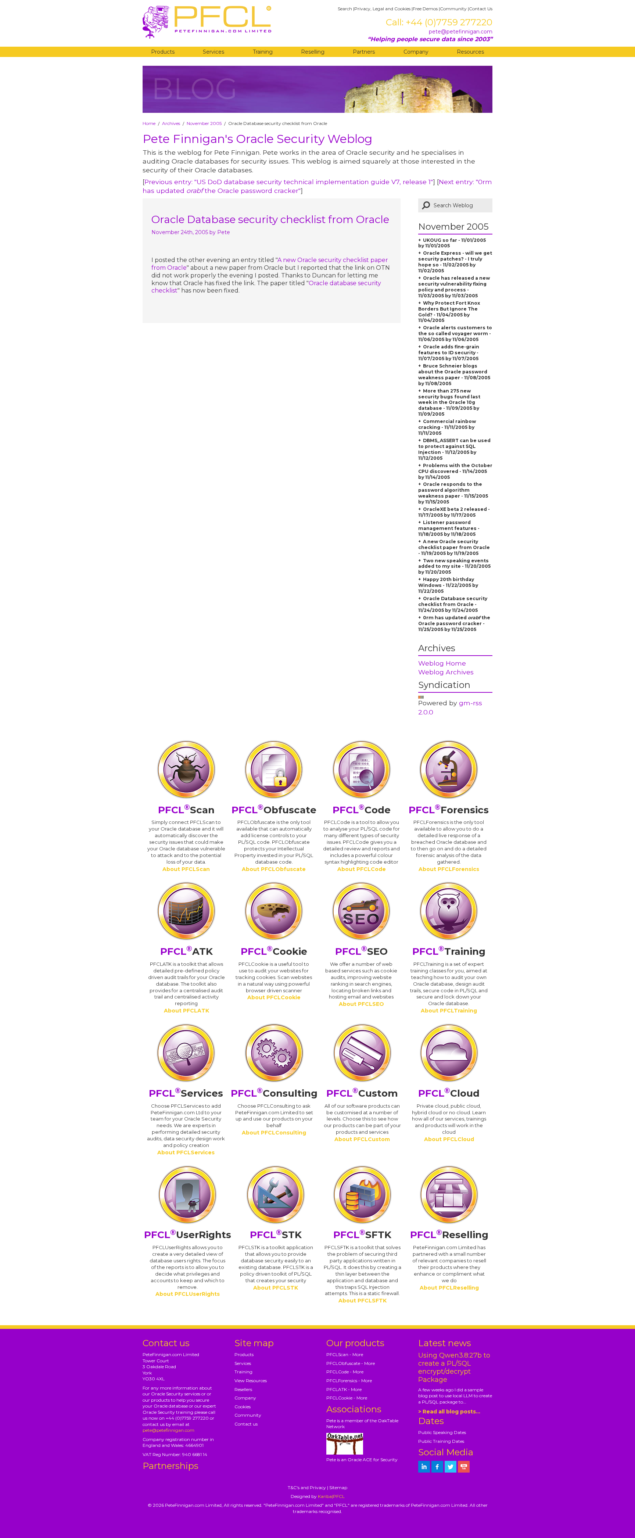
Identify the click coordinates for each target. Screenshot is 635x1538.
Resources (470, 52)
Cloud (449, 1093)
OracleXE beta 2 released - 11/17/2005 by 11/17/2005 (454, 512)
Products (163, 52)
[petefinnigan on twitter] (450, 1467)
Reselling (312, 52)
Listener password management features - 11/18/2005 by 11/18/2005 (449, 528)
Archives (171, 123)
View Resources (250, 1380)
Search (345, 8)
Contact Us (480, 8)
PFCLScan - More (344, 1354)
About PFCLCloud (449, 1139)
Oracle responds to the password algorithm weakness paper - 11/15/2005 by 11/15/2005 (453, 493)
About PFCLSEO (361, 1004)
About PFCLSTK (275, 1287)
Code (362, 810)
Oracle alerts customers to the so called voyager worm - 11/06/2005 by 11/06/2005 (455, 333)
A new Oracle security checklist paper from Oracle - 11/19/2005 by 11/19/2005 (454, 547)
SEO (361, 951)
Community (453, 8)
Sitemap (338, 1487)
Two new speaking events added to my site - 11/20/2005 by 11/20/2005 (454, 566)
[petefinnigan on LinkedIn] (424, 1467)
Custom (362, 1093)
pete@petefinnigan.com (460, 31)
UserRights (187, 1235)
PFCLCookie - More (346, 1398)
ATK (186, 951)
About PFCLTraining (449, 1010)
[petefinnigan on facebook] (437, 1467)
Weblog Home (442, 663)
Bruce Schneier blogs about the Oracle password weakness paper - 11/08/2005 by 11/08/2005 (454, 374)
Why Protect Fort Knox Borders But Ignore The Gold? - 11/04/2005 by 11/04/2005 (449, 311)
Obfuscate (274, 810)
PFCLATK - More (344, 1389)
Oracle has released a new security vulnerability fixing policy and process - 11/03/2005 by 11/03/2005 (454, 286)
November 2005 (204, 123)
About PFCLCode (361, 869)
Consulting (274, 1093)
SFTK (362, 1235)
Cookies (242, 1406)
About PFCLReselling (449, 1287)
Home (149, 123)
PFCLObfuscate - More (350, 1363)
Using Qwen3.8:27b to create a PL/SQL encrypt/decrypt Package (454, 1367)
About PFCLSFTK (362, 1300)
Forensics (449, 810)
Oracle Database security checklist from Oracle (270, 219)
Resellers (243, 1389)
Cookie (274, 951)
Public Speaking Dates (442, 1432)
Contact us (246, 1424)
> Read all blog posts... (449, 1411)
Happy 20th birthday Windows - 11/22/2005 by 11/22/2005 (448, 585)
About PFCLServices (186, 1152)
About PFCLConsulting (274, 1132)
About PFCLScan (186, 869)
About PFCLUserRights (187, 1294)
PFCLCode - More (344, 1371)
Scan (186, 810)
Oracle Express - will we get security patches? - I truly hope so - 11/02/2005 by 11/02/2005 (455, 261)
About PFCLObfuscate (274, 869)
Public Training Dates (441, 1441)
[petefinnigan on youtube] (464, 1467)
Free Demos (425, 8)
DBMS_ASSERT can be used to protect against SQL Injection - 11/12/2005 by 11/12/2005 (454, 449)
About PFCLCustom (362, 1139)
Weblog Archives (446, 672)
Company (415, 52)
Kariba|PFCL (331, 1496)
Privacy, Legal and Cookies (382, 8)
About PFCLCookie (274, 997)
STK (276, 1235)
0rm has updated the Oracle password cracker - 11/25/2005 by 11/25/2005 (454, 623)
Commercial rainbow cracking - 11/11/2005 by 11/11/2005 (447, 427)
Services (213, 52)
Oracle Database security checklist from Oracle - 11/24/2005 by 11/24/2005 (452, 604)
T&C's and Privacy (307, 1487)
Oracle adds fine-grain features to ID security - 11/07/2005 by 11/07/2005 (448, 352)
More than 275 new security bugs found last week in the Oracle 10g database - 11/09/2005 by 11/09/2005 (449, 402)
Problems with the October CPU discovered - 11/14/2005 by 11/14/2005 (455, 471)
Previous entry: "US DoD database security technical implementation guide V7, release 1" (288, 182)
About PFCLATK (186, 1010)
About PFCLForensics (449, 869)
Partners (364, 52)
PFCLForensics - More (349, 1380)
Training (263, 52)
